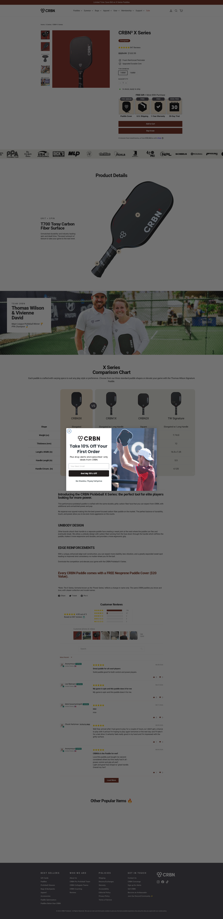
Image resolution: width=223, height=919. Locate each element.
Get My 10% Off (89, 473)
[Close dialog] (69, 431)
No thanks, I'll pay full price (89, 481)
